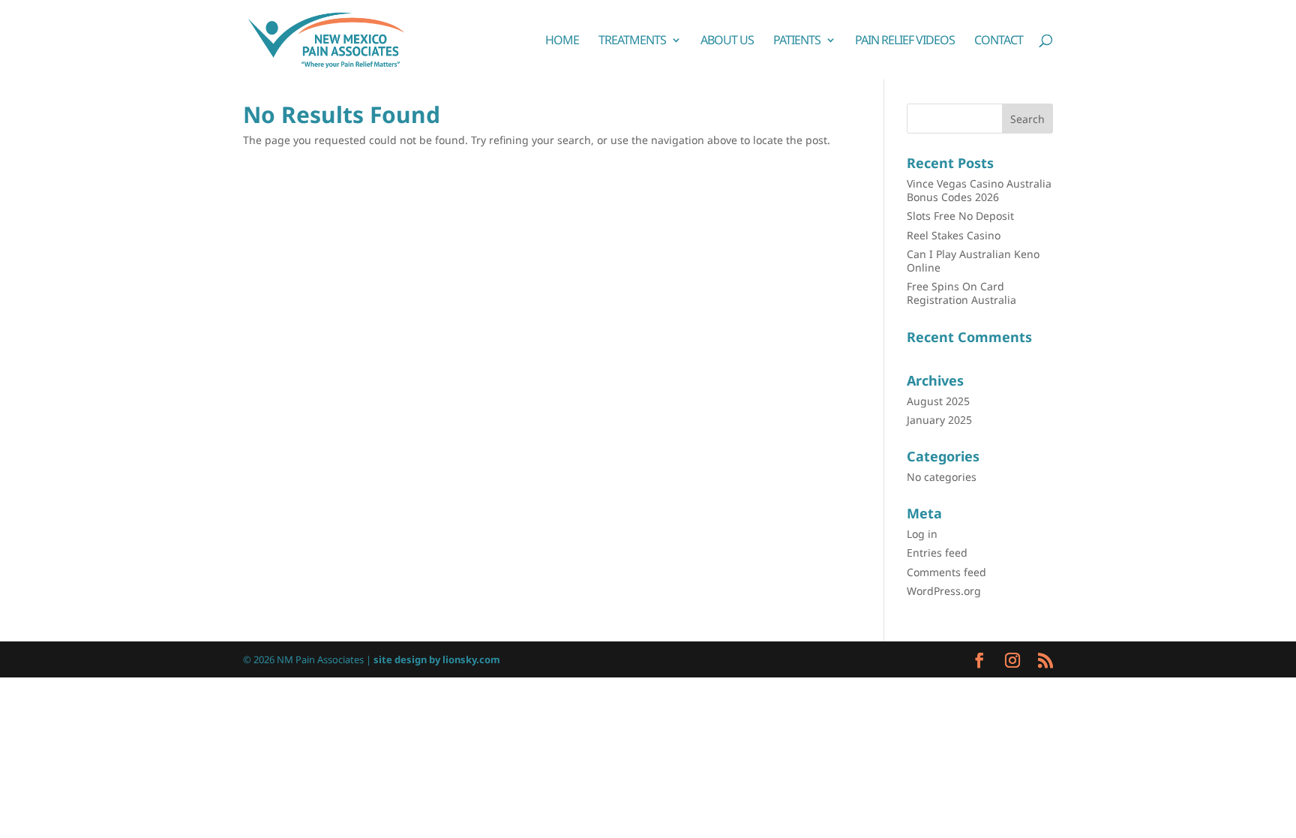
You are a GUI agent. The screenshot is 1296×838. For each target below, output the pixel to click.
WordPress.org (944, 591)
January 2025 (939, 420)
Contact (998, 41)
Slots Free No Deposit (960, 216)
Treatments (632, 41)
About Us (727, 41)
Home (562, 41)
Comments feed (946, 572)
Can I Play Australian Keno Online (973, 261)
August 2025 (938, 401)
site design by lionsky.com (437, 659)
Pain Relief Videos (905, 41)
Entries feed (937, 552)
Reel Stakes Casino (953, 235)
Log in (922, 534)
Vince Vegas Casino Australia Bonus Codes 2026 (979, 190)
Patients (796, 41)
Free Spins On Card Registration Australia (961, 293)
